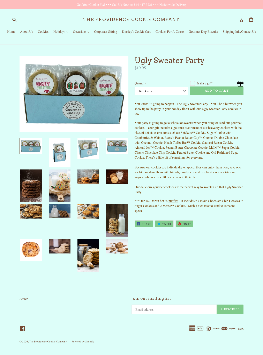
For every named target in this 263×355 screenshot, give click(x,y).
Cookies (43, 31)
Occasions (82, 31)
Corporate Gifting (105, 31)
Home (11, 31)
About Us (26, 31)
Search (24, 299)
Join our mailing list (151, 298)
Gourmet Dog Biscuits (203, 31)
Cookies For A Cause (170, 31)
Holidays (61, 31)
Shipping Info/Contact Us (239, 31)
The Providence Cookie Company (131, 19)
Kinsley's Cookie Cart (136, 31)
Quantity (140, 83)
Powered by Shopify (83, 341)
